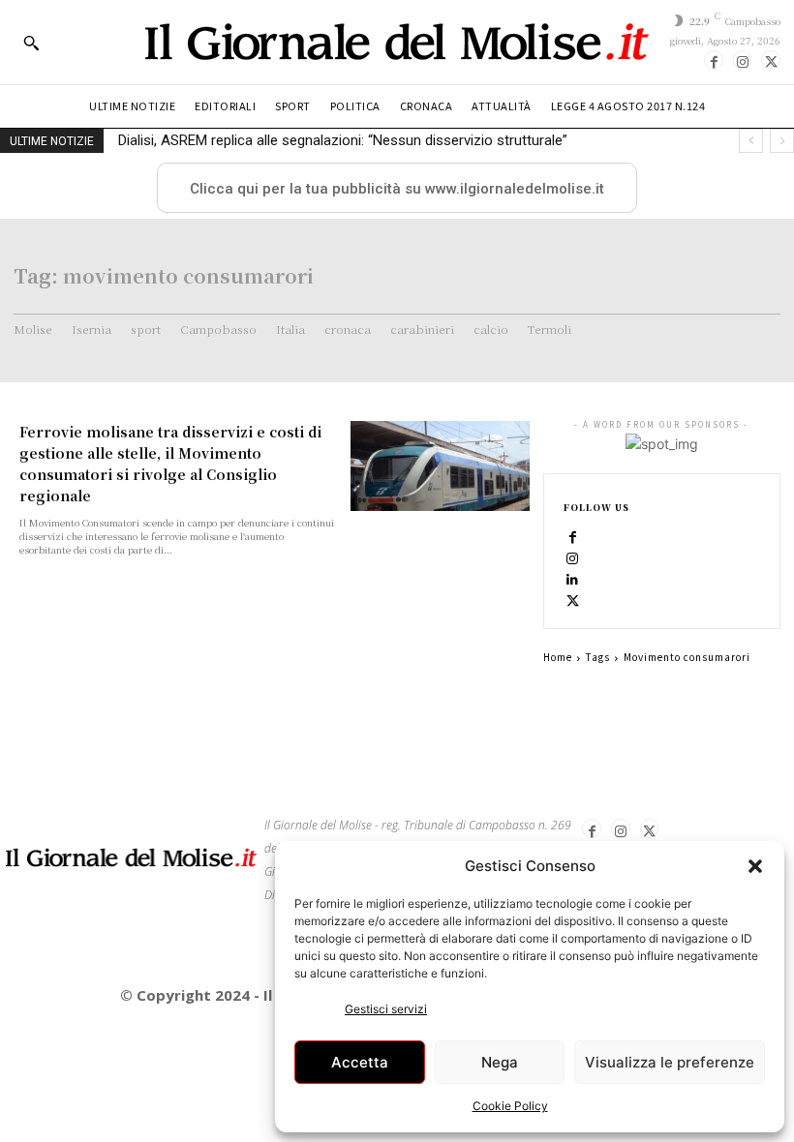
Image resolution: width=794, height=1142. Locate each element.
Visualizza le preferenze (669, 1062)
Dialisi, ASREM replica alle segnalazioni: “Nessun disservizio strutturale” (342, 140)
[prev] (751, 141)
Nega (499, 1062)
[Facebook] (713, 60)
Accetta (359, 1062)
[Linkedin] (573, 578)
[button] (755, 866)
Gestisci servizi (386, 1009)
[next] (782, 141)
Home (557, 656)
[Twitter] (770, 60)
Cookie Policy (510, 1105)
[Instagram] (742, 60)
